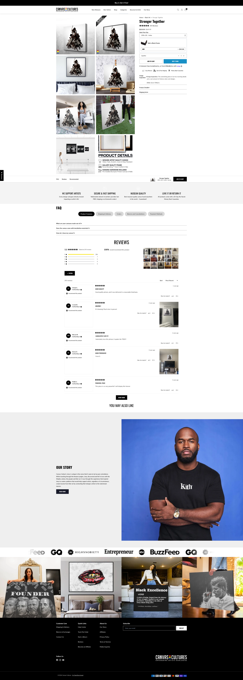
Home (141, 17)
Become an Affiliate (84, 647)
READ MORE (62, 492)
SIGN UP (181, 628)
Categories (123, 10)
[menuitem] (96, 10)
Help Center (82, 627)
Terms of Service (105, 642)
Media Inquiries (105, 647)
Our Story (147, 10)
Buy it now (175, 61)
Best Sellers (107, 10)
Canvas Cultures (66, 675)
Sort (161, 280)
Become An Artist (135, 10)
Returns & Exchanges (63, 632)
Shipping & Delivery (62, 627)
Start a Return (82, 637)
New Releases (96, 10)
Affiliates (103, 632)
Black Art (147, 17)
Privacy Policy (104, 637)
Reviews (80, 642)
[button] (148, 25)
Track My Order (83, 632)
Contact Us (60, 637)
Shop (115, 10)
